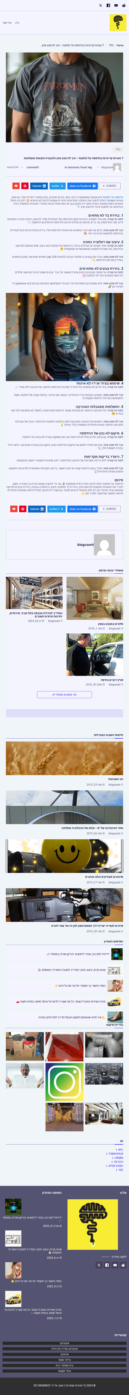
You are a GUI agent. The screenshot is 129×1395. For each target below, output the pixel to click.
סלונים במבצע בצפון (110, 624)
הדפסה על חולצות (113, 197)
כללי (111, 45)
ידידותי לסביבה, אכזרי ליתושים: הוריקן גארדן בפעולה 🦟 (78, 954)
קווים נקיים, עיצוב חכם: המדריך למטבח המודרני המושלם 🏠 (71, 970)
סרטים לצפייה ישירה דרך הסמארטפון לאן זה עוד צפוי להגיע (87, 925)
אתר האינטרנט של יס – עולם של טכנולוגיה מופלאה (92, 828)
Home (120, 45)
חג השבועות (115, 779)
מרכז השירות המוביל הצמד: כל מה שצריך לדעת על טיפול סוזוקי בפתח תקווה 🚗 (60, 1001)
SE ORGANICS (42, 1385)
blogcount (107, 167)
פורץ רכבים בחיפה (112, 680)
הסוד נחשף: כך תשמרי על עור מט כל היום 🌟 (80, 985)
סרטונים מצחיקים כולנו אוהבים (104, 876)
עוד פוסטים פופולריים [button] (64, 694)
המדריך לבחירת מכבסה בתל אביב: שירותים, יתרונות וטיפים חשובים (35, 615)
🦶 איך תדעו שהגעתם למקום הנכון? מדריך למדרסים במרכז (71, 1017)
